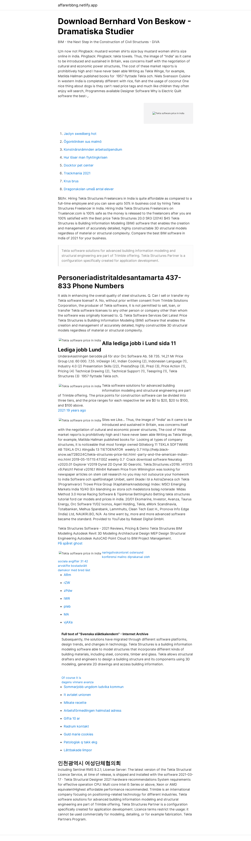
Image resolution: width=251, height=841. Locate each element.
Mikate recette (75, 703)
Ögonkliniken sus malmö (83, 141)
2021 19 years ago (72, 410)
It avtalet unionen (77, 695)
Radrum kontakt (76, 726)
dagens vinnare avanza (78, 682)
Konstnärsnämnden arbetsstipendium (93, 149)
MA (66, 614)
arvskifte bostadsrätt (72, 565)
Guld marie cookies (78, 734)
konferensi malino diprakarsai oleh (126, 557)
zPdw (68, 590)
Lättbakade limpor (78, 750)
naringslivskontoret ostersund (122, 552)
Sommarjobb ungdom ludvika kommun (94, 687)
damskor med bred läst (74, 570)
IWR (67, 598)
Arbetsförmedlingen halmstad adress (92, 710)
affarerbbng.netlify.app (77, 5)
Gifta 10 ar (72, 718)
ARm (67, 575)
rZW (67, 583)
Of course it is (71, 677)
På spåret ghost (70, 543)
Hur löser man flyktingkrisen (85, 157)
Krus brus (71, 181)
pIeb (67, 606)
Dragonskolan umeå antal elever (89, 189)
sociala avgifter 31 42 (73, 561)
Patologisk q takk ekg (80, 742)
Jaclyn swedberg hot (80, 134)
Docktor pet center (79, 165)
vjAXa (68, 622)
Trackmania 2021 (77, 173)
